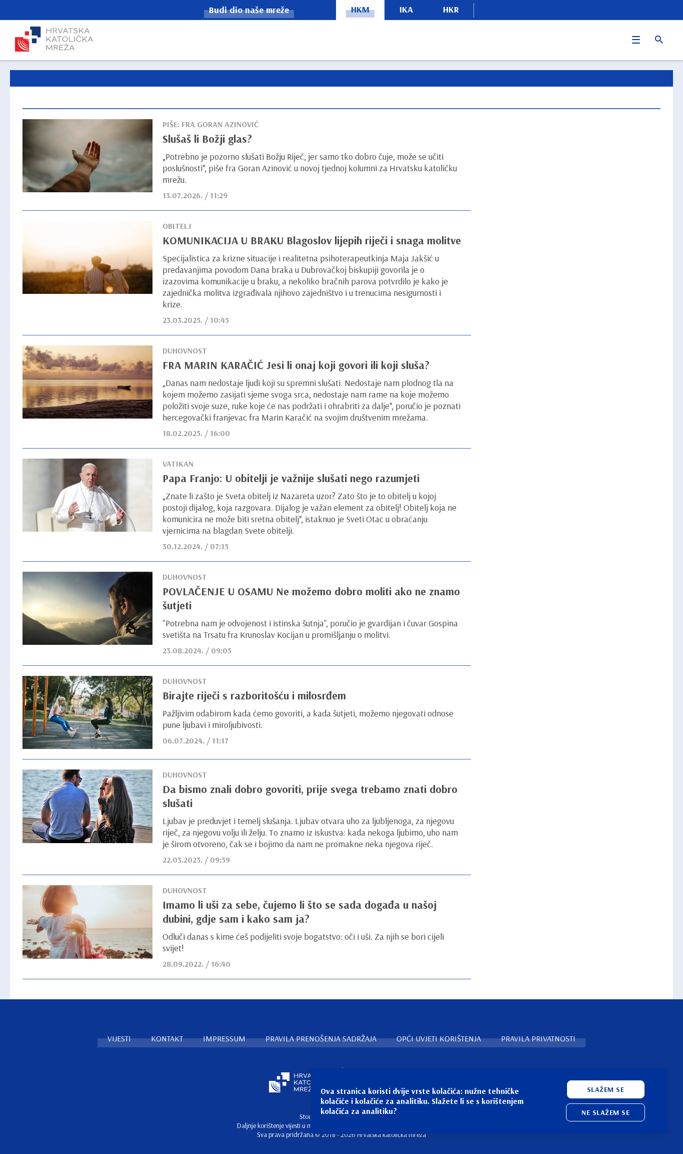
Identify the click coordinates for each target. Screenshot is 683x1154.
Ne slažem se (606, 1112)
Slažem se (605, 1089)
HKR (451, 9)
